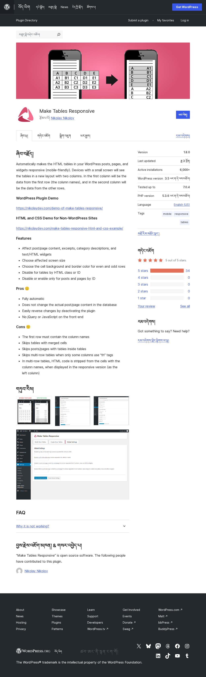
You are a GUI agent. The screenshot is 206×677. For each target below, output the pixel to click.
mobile (167, 213)
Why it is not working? (32, 526)
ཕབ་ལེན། (183, 114)
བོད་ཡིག (58, 651)
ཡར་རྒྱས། (85, 136)
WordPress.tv (98, 629)
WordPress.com (170, 609)
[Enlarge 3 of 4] (124, 402)
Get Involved (131, 609)
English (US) (182, 204)
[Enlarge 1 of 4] (46, 402)
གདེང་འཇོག (43, 136)
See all (185, 306)
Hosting (21, 622)
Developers (95, 622)
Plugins (56, 622)
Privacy (21, 629)
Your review (146, 306)
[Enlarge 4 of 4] (124, 435)
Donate (129, 622)
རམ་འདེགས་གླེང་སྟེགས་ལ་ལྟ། (153, 340)
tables (184, 222)
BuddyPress (168, 629)
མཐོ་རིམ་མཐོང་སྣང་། (149, 234)
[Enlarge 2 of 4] (85, 402)
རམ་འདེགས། (183, 136)
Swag (128, 629)
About (20, 609)
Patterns (57, 629)
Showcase (59, 609)
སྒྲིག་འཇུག (65, 136)
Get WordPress (187, 7)
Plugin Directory (26, 20)
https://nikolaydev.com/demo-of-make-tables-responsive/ (59, 208)
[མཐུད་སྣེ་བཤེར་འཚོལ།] (59, 34)
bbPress (165, 622)
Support (92, 616)
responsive (181, 213)
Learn (91, 609)
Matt (163, 616)
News (20, 616)
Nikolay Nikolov (62, 118)
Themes (57, 616)
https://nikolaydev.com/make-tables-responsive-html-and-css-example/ (69, 228)
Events (127, 616)
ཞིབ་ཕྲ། (24, 136)
